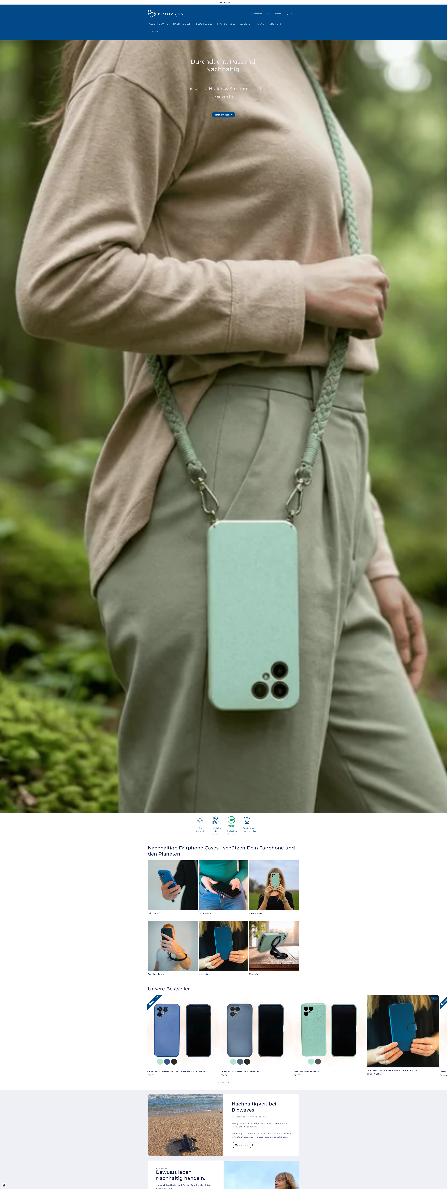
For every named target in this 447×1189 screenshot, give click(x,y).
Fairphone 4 (255, 913)
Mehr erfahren (242, 1145)
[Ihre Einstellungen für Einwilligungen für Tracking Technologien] (4, 1185)
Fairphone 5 (205, 913)
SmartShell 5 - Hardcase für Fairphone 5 (240, 1072)
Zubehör (253, 974)
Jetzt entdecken (223, 115)
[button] (182, 24)
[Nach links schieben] (218, 1082)
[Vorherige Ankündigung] (148, 2)
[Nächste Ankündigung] (298, 2)
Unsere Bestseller (169, 989)
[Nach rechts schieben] (228, 1082)
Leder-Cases (205, 974)
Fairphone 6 (154, 913)
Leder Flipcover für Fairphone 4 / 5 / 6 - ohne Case (392, 1070)
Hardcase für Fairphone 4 (306, 1072)
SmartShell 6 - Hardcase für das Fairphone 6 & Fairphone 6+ (177, 1072)
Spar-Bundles (155, 974)
